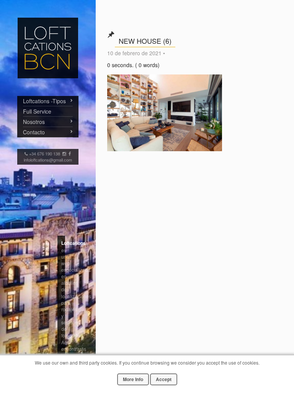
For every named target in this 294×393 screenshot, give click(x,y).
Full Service (37, 111)
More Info (133, 379)
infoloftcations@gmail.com (48, 160)
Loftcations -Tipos (44, 101)
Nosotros (34, 121)
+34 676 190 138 (45, 153)
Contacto (34, 132)
